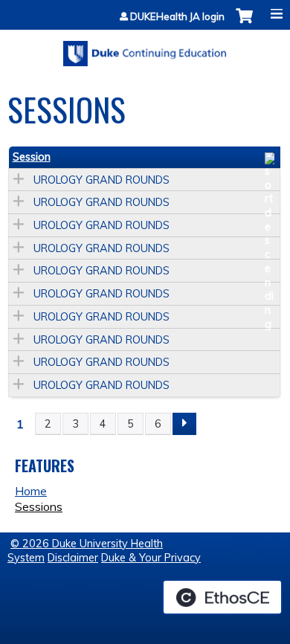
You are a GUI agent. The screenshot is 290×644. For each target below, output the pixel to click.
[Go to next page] (184, 424)
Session (32, 157)
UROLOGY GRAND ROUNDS (101, 180)
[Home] (145, 48)
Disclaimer (73, 557)
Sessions (38, 506)
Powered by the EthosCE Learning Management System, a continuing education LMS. (222, 597)
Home (31, 490)
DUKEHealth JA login (177, 17)
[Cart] (244, 23)
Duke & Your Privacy (151, 557)
